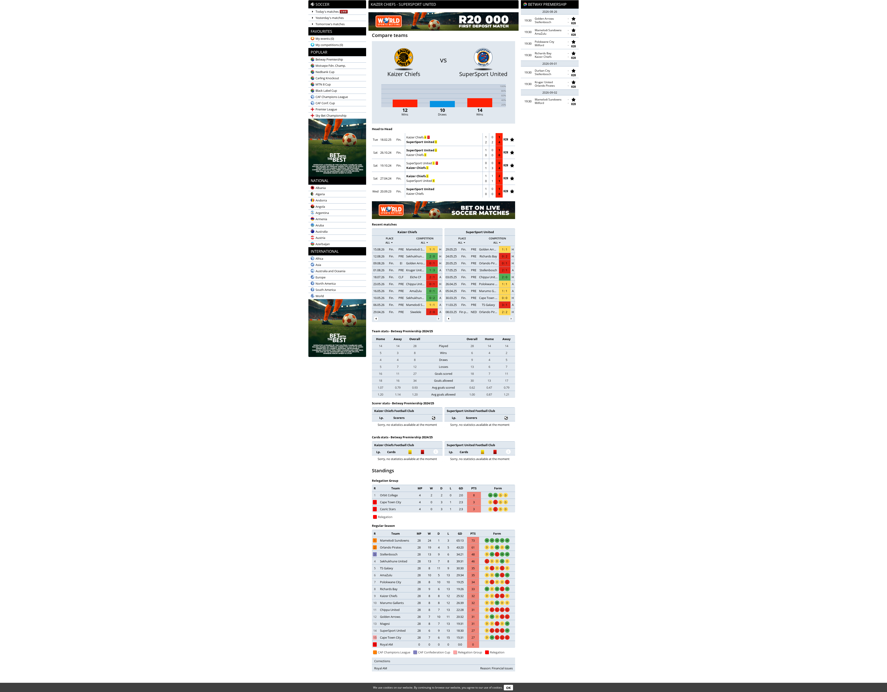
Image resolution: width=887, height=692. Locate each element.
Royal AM (386, 644)
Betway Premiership (547, 4)
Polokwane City (488, 284)
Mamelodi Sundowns (415, 249)
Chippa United (415, 284)
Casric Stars (388, 509)
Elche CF (415, 277)
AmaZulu (416, 291)
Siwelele (415, 312)
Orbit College (389, 495)
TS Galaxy (488, 305)
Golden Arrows (415, 263)
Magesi (385, 624)
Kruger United (415, 270)
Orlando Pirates (488, 263)
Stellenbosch (488, 270)
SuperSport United (420, 142)
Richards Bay (488, 256)
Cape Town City (488, 298)
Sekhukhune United (415, 256)
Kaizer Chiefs (415, 137)
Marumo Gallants (488, 291)
